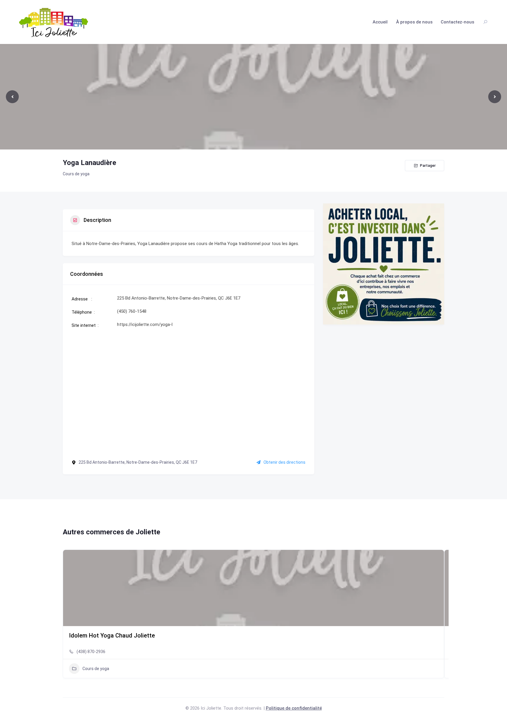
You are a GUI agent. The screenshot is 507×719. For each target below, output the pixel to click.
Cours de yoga (76, 173)
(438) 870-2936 (91, 651)
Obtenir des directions (284, 462)
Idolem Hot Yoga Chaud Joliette (112, 635)
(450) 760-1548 (131, 311)
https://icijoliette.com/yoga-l (145, 324)
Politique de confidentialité (294, 708)
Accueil (380, 22)
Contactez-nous (457, 22)
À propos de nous (414, 22)
